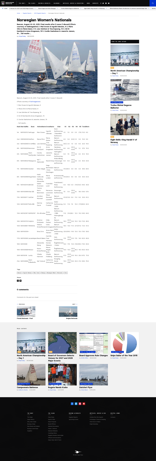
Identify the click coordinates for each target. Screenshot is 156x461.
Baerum (19, 272)
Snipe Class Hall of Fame (54, 440)
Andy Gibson (84, 390)
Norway (43, 272)
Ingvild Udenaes (27, 272)
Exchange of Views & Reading (98, 419)
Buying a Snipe (31, 424)
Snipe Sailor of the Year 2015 (123, 355)
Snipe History (30, 419)
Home (18, 13)
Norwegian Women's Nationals (54, 272)
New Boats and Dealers (33, 426)
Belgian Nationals (71, 318)
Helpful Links (115, 413)
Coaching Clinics (52, 433)
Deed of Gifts (51, 419)
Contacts (95, 3)
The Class (31, 3)
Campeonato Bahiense (27, 387)
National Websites (53, 431)
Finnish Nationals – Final (25, 318)
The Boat (22, 3)
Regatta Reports (27, 13)
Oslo (66, 272)
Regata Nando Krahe (58, 387)
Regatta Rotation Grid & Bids (55, 435)
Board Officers (52, 424)
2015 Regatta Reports (40, 13)
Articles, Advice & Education (73, 3)
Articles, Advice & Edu (98, 413)
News (88, 3)
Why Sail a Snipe (31, 421)
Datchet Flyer (85, 387)
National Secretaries (53, 426)
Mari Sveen (36, 272)
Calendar (56, 3)
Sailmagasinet (35, 101)
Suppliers (29, 431)
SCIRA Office (53, 363)
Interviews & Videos (95, 421)
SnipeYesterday (94, 424)
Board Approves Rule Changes (93, 355)
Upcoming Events (73, 419)
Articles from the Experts (96, 417)
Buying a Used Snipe (32, 428)
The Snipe (30, 417)
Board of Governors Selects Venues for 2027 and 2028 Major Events (61, 358)
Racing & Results (44, 3)
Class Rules (51, 417)
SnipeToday (22, 36)
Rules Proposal (52, 421)
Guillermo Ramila (23, 390)
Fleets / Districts (52, 428)
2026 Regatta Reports (117, 102)
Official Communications (54, 437)
